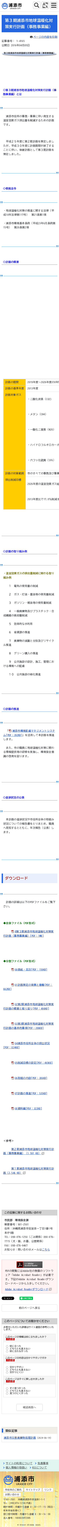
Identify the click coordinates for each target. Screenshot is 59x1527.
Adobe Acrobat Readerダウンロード (26, 1289)
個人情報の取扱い (16, 1467)
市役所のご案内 (13, 1490)
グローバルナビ (53, 5)
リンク (47, 1490)
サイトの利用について (19, 1463)
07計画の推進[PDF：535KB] (31, 1093)
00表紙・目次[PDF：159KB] (31, 969)
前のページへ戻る (29, 1308)
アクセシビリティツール (45, 5)
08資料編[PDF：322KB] (28, 1108)
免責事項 (43, 1463)
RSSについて (39, 1467)
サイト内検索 (36, 5)
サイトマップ (33, 1490)
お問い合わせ (12, 1494)
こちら (46, 1249)
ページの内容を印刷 (45, 37)
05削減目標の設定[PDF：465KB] (34, 1062)
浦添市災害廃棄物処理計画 (20, 1437)
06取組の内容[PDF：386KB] (31, 1078)
